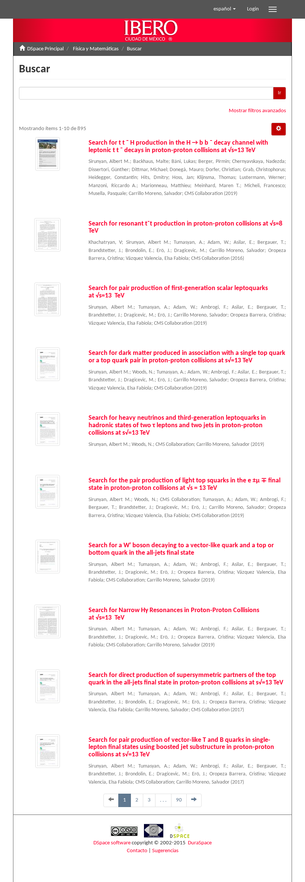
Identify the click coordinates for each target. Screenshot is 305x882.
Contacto (137, 851)
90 (179, 800)
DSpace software (112, 843)
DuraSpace (200, 843)
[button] (224, 9)
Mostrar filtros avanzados (257, 111)
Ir (279, 93)
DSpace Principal (45, 49)
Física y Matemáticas (96, 49)
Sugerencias (165, 851)
